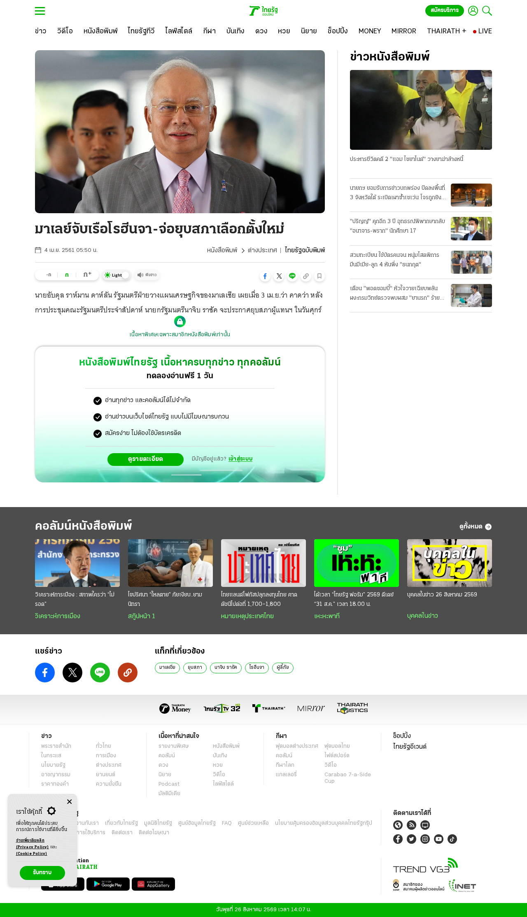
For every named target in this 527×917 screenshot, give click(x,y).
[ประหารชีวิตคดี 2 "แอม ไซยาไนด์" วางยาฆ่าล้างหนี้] (421, 110)
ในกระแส (51, 756)
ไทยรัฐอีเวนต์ (410, 747)
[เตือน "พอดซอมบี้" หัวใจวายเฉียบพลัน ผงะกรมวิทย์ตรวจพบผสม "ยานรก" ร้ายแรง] (471, 295)
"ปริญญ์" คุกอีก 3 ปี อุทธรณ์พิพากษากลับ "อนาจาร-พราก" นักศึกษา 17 (397, 226)
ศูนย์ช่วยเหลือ (253, 823)
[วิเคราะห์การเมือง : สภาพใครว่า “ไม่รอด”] (77, 563)
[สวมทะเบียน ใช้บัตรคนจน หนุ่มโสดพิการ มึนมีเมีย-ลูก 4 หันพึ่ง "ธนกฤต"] (471, 262)
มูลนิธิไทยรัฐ (158, 823)
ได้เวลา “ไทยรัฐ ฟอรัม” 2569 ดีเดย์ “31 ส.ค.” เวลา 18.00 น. (354, 599)
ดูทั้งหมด (471, 527)
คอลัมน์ (167, 756)
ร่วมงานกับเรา (82, 823)
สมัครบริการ (445, 10)
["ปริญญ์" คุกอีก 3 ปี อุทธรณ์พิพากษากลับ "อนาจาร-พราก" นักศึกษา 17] (471, 228)
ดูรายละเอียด (145, 459)
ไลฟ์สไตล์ (223, 784)
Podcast (169, 784)
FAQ (227, 823)
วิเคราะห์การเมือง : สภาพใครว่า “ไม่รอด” (74, 599)
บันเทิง (220, 756)
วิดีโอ (219, 775)
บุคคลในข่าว (422, 616)
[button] (265, 276)
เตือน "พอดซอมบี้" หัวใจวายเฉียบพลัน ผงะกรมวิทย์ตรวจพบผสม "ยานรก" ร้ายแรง (395, 294)
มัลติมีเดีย (169, 794)
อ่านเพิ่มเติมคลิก (32, 844)
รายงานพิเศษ (174, 746)
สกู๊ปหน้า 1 (141, 616)
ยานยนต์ (105, 775)
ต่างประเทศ (262, 250)
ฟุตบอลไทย (337, 746)
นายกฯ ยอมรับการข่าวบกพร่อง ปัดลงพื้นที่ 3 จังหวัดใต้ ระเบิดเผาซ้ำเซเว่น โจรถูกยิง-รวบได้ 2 (397, 193)
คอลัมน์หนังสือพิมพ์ (83, 526)
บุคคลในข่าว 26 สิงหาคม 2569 (442, 595)
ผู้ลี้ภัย (283, 667)
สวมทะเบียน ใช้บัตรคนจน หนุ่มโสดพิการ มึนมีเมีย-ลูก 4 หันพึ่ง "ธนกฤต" (394, 260)
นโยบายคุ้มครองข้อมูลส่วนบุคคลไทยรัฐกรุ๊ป (323, 823)
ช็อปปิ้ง (402, 736)
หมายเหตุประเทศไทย (247, 616)
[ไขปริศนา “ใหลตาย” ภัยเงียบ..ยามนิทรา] (170, 563)
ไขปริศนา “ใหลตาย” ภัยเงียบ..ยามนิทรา (165, 599)
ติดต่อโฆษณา (154, 833)
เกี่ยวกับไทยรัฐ (121, 823)
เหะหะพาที (327, 616)
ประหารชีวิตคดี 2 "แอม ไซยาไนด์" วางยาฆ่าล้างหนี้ (406, 159)
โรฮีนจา (257, 667)
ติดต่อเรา (122, 833)
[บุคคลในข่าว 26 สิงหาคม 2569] (449, 563)
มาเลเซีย (167, 667)
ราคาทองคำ (55, 784)
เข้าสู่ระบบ (240, 459)
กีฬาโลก (285, 765)
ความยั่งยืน (108, 784)
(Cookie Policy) (31, 854)
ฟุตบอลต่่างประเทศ (297, 746)
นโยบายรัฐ (53, 765)
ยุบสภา (195, 667)
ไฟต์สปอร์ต (337, 756)
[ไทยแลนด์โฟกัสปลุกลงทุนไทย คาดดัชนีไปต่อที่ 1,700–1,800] (263, 563)
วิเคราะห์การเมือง (57, 616)
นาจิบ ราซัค (226, 667)
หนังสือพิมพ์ (222, 250)
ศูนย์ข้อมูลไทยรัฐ (197, 823)
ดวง (163, 765)
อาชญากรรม (55, 775)
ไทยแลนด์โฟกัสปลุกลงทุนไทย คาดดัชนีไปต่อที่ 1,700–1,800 (259, 599)
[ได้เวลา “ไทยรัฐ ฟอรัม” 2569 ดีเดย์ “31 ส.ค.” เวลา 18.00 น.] (356, 563)
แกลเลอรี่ (286, 775)
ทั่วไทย (103, 746)
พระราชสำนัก (56, 746)
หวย (218, 765)
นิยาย (165, 775)
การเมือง (106, 756)
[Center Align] (69, 802)
